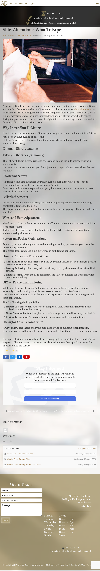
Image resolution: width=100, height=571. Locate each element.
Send (5, 520)
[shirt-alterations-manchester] (50, 70)
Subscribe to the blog (50, 399)
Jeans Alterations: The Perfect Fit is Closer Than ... (27, 411)
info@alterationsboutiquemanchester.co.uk (53, 18)
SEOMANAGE (24, 35)
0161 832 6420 (54, 13)
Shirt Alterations (9, 36)
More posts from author (87, 448)
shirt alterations (82, 109)
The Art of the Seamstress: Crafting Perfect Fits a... (72, 411)
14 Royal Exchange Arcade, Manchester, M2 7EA (53, 23)
